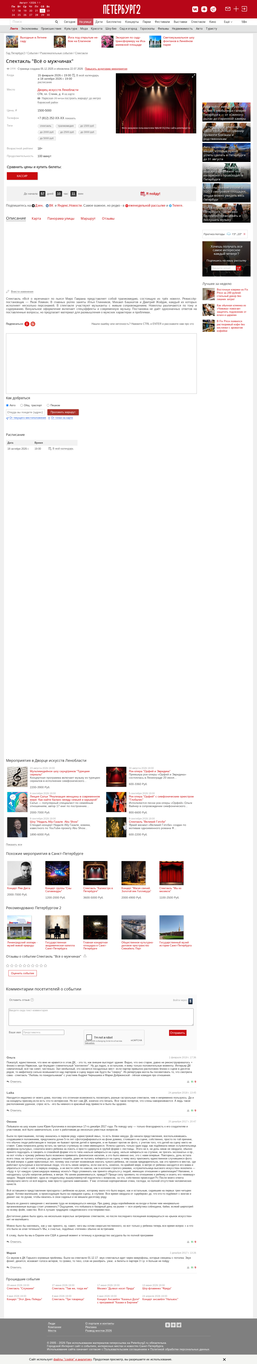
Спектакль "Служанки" (20, 1288)
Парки (147, 21)
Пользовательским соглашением (125, 1349)
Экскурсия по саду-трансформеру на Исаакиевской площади (130, 41)
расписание (45, 82)
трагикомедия (66, 126)
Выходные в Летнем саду (33, 39)
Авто (199, 28)
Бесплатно (114, 21)
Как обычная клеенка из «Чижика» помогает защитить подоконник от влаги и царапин (231, 310)
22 (42, 10)
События (32, 53)
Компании (54, 1327)
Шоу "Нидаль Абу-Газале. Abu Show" (54, 821)
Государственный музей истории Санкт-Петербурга (175, 944)
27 (30, 14)
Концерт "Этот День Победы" (24, 1299)
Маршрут (88, 218)
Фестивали (162, 21)
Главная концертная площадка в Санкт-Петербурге (95, 945)
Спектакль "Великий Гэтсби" (147, 821)
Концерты (132, 21)
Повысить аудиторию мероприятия (106, 68)
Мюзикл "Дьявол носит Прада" (116, 1288)
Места (52, 1330)
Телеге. (177, 205)
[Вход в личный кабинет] (244, 9)
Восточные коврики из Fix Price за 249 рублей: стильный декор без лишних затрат (232, 294)
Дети (99, 21)
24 (13, 14)
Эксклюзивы (29, 28)
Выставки (180, 21)
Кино (212, 21)
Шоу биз (111, 28)
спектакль (45, 126)
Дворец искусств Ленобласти (58, 89)
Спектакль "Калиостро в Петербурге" (98, 890)
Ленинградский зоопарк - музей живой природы (22, 944)
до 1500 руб (87, 126)
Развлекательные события (56, 53)
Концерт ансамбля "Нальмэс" (160, 1299)
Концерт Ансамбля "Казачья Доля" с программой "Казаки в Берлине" (118, 1301)
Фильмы (163, 28)
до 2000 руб (47, 132)
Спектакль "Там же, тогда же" (70, 1288)
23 (48, 10)
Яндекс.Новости (69, 205)
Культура (70, 28)
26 (24, 14)
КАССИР (22, 176)
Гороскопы (147, 28)
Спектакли (198, 21)
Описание (16, 218)
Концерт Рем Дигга (18, 888)
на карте (69, 93)
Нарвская (47, 98)
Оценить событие (22, 973)
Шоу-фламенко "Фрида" (156, 1288)
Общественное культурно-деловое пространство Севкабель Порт (137, 945)
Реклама (91, 1327)
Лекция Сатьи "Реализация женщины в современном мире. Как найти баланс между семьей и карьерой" (65, 798)
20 (30, 10)
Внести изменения (22, 291)
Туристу (211, 28)
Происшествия (51, 28)
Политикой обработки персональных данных (179, 1349)
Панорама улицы (60, 218)
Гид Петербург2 (15, 53)
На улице (85, 21)
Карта (36, 218)
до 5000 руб (47, 138)
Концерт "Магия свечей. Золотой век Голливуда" (136, 890)
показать (70, 118)
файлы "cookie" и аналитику (72, 1359)
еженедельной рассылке (147, 205)
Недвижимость (182, 28)
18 (19, 10)
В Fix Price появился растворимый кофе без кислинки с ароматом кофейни (231, 326)
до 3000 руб (87, 132)
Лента (14, 28)
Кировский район (48, 102)
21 (36, 10)
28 (36, 14)
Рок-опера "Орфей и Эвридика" (149, 771)
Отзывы (108, 218)
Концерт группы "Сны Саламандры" (58, 890)
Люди (51, 1323)
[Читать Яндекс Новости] (26, 324)
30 (48, 14)
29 (42, 14)
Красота (96, 28)
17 (13, 10)
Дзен (39, 205)
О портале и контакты (99, 1323)
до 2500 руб (67, 132)
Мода (84, 28)
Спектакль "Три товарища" (68, 1299)
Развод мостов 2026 (98, 1330)
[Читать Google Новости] (33, 324)
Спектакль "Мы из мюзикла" (170, 890)
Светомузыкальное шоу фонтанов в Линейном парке (178, 41)
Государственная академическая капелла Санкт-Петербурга (60, 945)
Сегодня (69, 21)
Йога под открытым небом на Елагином (83, 39)
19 (24, 10)
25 (19, 14)
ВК (51, 205)
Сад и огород (128, 28)
